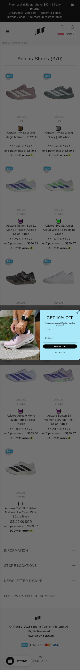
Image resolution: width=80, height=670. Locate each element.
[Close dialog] (78, 312)
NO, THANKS (60, 352)
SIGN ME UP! (60, 346)
